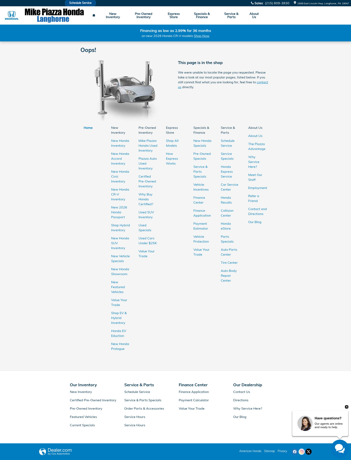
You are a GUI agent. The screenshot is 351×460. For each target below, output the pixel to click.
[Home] (11, 15)
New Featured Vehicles (118, 287)
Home (88, 128)
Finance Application (194, 392)
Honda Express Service (227, 171)
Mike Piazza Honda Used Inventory (148, 145)
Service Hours (134, 417)
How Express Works (172, 158)
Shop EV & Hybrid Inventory (119, 318)
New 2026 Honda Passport (119, 212)
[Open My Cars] (267, 15)
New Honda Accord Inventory (120, 158)
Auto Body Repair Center (229, 275)
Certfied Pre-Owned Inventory (147, 181)
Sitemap (269, 451)
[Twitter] (309, 452)
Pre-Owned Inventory (143, 15)
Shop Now (201, 36)
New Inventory (113, 15)
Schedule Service (137, 392)
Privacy (282, 451)
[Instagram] (302, 452)
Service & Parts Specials (200, 171)
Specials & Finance (202, 15)
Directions (240, 400)
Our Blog (254, 222)
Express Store (174, 15)
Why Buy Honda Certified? (146, 199)
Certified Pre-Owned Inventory (93, 400)
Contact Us (241, 392)
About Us (254, 15)
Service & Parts (231, 15)
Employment (257, 188)
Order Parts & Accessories (144, 408)
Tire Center (229, 262)
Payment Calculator (194, 400)
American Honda (250, 451)
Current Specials (82, 425)
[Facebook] (295, 452)
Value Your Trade (192, 408)
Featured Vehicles (83, 417)
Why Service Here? (253, 162)
